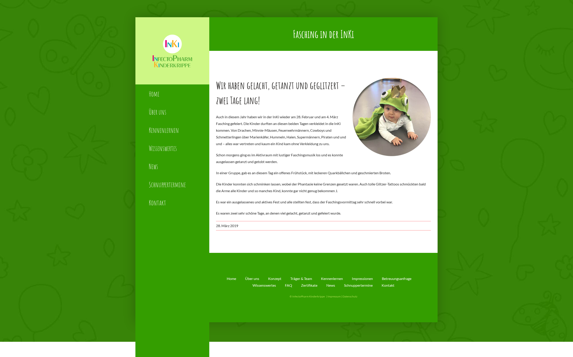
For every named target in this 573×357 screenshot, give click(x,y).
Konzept (274, 278)
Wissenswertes (264, 285)
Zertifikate (309, 285)
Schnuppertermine (358, 285)
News (330, 285)
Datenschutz (349, 296)
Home (231, 278)
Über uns (252, 278)
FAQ (288, 285)
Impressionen (362, 278)
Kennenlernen (332, 278)
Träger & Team (301, 278)
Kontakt (388, 285)
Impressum (334, 296)
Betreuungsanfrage (396, 278)
